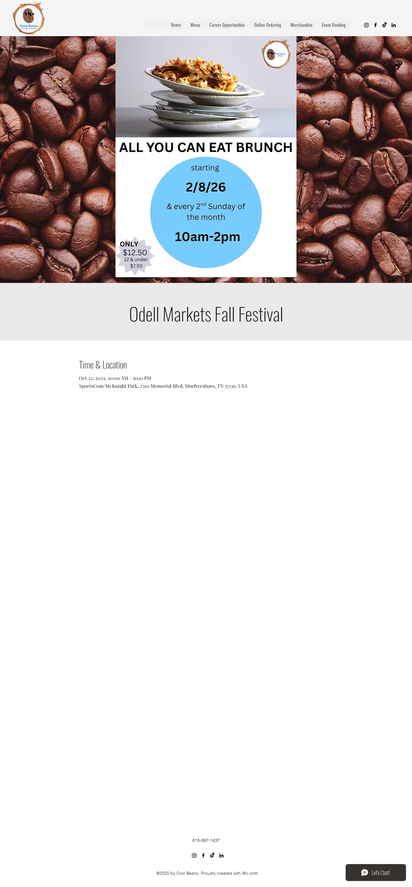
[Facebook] (375, 25)
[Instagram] (366, 25)
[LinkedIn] (394, 25)
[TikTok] (385, 25)
